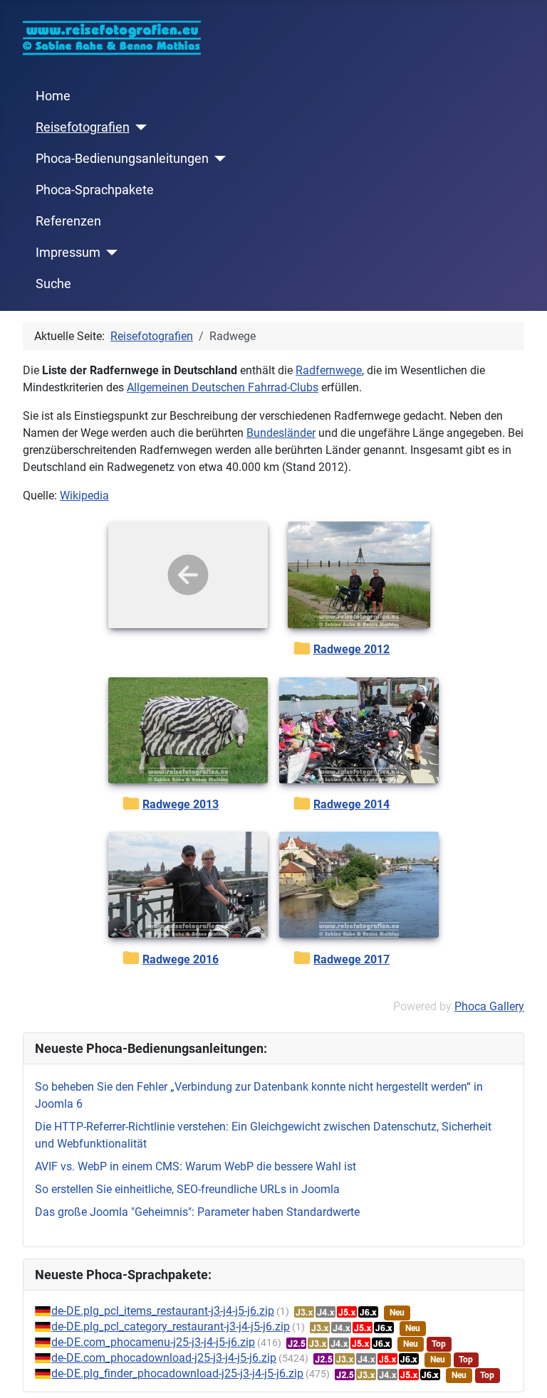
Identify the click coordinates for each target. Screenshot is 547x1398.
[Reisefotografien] (138, 127)
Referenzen (68, 221)
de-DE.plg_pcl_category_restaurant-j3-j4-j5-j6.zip (170, 1326)
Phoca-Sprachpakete (95, 190)
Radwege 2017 (351, 959)
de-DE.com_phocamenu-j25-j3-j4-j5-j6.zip (153, 1342)
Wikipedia (84, 495)
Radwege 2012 (351, 649)
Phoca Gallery (489, 1006)
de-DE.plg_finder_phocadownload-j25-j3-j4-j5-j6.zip (177, 1373)
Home (53, 96)
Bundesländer (281, 433)
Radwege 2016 (180, 959)
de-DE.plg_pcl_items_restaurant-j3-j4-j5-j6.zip (162, 1311)
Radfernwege (329, 370)
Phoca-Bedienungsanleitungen (122, 159)
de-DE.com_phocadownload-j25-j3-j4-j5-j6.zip (163, 1358)
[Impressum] (109, 252)
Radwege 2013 (180, 804)
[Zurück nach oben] (522, 1372)
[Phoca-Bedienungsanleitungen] (217, 158)
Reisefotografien (83, 127)
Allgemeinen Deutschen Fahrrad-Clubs (222, 387)
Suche (53, 284)
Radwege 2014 (351, 804)
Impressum (68, 252)
